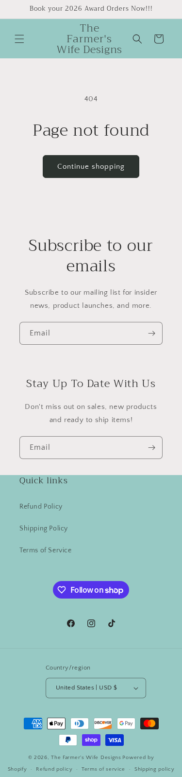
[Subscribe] (151, 333)
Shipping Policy (43, 528)
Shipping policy (154, 769)
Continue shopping (91, 166)
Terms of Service (45, 550)
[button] (19, 39)
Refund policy (54, 769)
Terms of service (103, 769)
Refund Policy (41, 507)
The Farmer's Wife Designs (86, 757)
